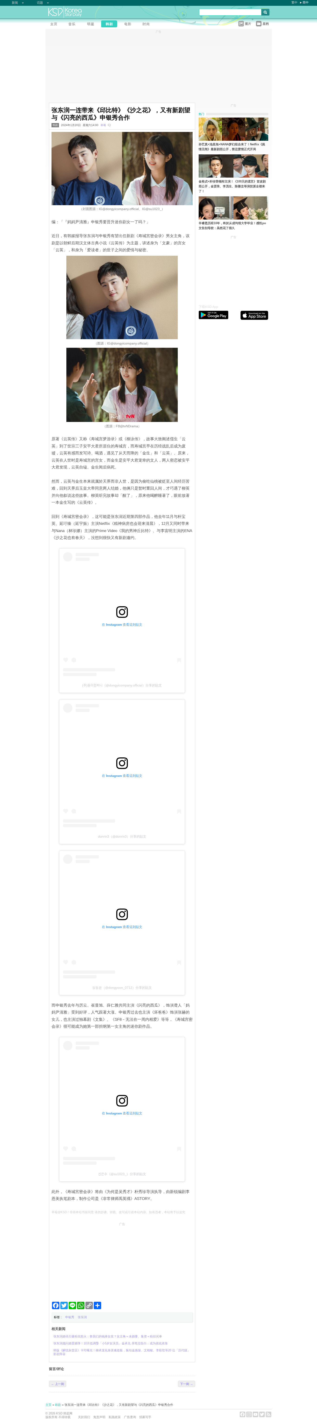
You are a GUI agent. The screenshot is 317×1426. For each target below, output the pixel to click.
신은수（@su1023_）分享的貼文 (122, 1174)
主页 (48, 1405)
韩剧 (55, 125)
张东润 (82, 1317)
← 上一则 (57, 1384)
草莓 (103, 125)
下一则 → (186, 1384)
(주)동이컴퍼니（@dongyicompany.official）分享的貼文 (122, 685)
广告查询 (130, 1417)
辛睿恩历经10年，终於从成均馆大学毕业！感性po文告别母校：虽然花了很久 (232, 225)
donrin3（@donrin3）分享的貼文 (122, 836)
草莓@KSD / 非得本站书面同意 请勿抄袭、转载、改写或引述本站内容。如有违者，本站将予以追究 (118, 1212)
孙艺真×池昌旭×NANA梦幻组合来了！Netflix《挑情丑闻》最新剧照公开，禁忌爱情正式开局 (232, 147)
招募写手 (145, 1417)
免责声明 (99, 1417)
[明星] (92, 24)
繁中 (294, 2)
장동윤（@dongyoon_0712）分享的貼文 (122, 987)
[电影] (129, 24)
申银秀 (69, 1317)
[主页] (54, 24)
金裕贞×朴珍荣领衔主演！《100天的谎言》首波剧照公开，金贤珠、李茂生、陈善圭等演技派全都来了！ (232, 186)
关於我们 (84, 1417)
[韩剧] (110, 24)
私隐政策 (115, 1417)
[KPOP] (73, 24)
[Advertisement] (122, 1260)
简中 (306, 2)
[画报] (147, 24)
